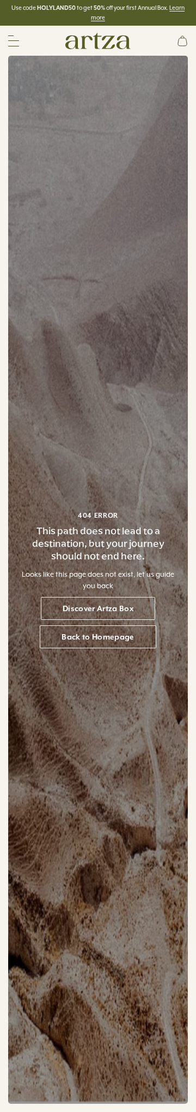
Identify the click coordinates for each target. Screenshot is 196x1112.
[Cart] (182, 41)
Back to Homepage (98, 637)
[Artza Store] (98, 40)
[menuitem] (182, 41)
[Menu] (13, 41)
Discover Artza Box (98, 608)
